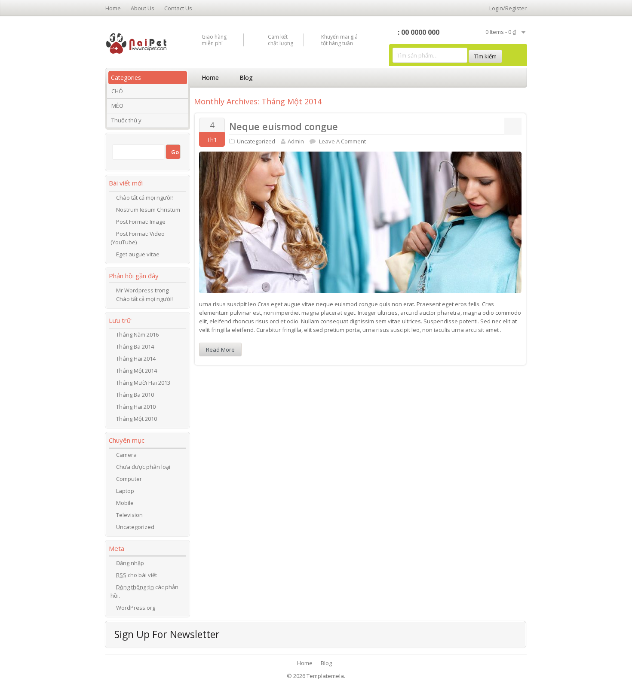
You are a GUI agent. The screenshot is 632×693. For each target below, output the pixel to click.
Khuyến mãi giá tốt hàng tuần (339, 39)
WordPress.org (135, 607)
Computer (129, 479)
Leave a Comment (342, 141)
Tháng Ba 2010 (135, 394)
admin (296, 141)
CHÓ (117, 91)
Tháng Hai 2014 (136, 358)
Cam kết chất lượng (280, 39)
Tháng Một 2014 (136, 370)
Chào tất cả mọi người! (144, 197)
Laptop (125, 491)
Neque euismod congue (283, 126)
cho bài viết (136, 575)
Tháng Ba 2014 (135, 346)
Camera (126, 455)
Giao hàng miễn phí (214, 39)
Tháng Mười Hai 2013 (143, 382)
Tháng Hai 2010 (136, 406)
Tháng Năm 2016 (137, 334)
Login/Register (508, 8)
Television (129, 515)
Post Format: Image (141, 221)
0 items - (500, 32)
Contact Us (178, 8)
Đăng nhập (130, 563)
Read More (220, 349)
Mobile (125, 503)
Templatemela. (326, 676)
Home (113, 8)
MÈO (117, 105)
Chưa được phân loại (143, 467)
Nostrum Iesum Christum (148, 209)
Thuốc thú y (126, 120)
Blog (246, 77)
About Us (142, 8)
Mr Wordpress (134, 290)
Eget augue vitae (138, 254)
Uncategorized (256, 141)
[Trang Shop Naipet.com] (136, 42)
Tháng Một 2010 (136, 418)
